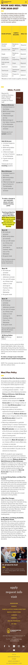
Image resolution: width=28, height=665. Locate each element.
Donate (14, 618)
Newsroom (14, 603)
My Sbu (14, 624)
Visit (14, 596)
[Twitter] (9, 646)
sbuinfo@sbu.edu (14, 640)
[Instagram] (19, 646)
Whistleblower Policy (14, 656)
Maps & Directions (14, 612)
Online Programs (14, 621)
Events (14, 606)
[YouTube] (14, 650)
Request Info (14, 592)
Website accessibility (14, 661)
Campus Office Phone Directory (14, 609)
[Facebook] (4, 646)
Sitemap (14, 659)
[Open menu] (26, 2)
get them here (18, 639)
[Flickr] (14, 646)
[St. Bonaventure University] (6, 2)
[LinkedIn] (23, 646)
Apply (14, 587)
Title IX (14, 654)
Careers (14, 615)
